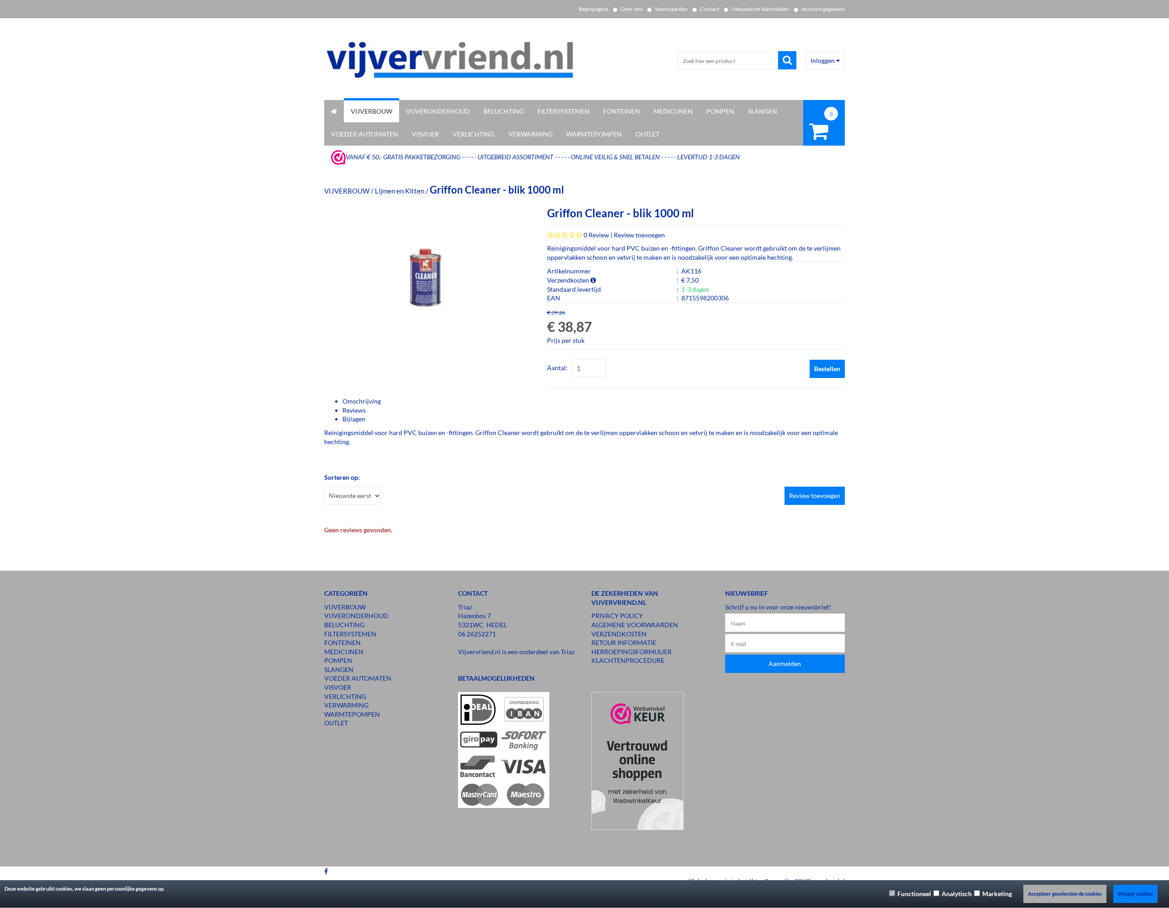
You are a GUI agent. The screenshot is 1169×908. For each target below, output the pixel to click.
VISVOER (425, 134)
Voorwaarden (671, 8)
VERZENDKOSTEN (619, 634)
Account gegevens (823, 8)
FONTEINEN (621, 111)
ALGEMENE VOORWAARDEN (634, 625)
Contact (709, 8)
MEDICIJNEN (673, 111)
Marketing (997, 894)
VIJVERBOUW (371, 111)
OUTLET (647, 134)
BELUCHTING (504, 111)
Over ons (631, 8)
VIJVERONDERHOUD (438, 111)
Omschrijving (361, 401)
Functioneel (914, 894)
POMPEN (720, 111)
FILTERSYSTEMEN (563, 111)
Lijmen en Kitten (399, 191)
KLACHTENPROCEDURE (627, 660)
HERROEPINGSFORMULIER (631, 652)
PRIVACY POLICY (617, 615)
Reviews (354, 410)
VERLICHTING (474, 134)
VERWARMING (530, 134)
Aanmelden (785, 663)
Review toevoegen (639, 235)
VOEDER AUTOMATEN (364, 134)
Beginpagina (593, 8)
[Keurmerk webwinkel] (338, 157)
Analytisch (957, 894)
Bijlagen (353, 419)
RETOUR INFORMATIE (623, 642)
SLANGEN (762, 111)
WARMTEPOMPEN (594, 134)
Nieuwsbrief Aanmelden (760, 8)
